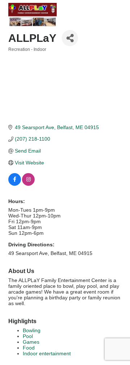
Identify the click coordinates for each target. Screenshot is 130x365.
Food (29, 348)
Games (31, 342)
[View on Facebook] (14, 184)
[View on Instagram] (28, 184)
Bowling (31, 330)
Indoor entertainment (47, 353)
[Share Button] (70, 38)
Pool (28, 336)
